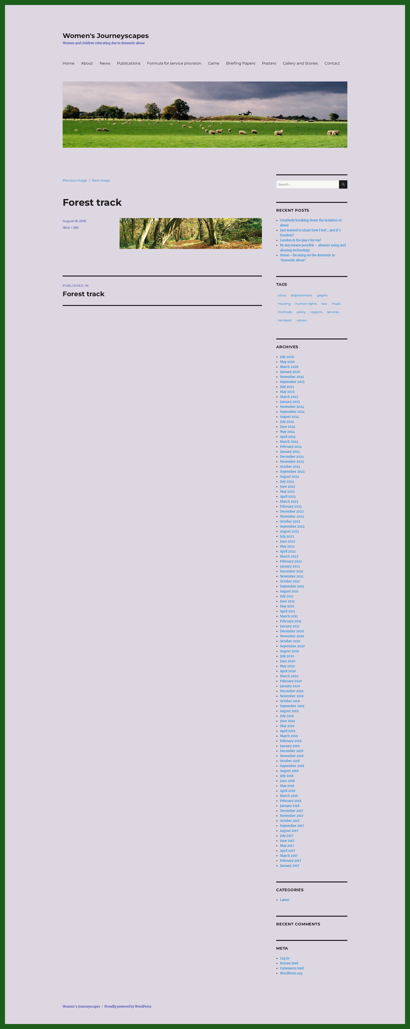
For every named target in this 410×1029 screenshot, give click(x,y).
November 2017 (291, 816)
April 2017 (287, 851)
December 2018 (291, 751)
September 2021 (292, 586)
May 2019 (287, 726)
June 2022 (287, 541)
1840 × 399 (71, 227)
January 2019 (290, 746)
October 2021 (290, 581)
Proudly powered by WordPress (127, 1007)
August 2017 (289, 831)
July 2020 (287, 656)
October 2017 (290, 821)
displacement (301, 295)
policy (301, 312)
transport (285, 320)
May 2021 (287, 606)
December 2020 (292, 631)
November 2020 (292, 636)
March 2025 (289, 397)
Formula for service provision (174, 63)
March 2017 (289, 856)
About (87, 63)
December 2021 (291, 571)
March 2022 (289, 556)
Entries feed (289, 963)
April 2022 (288, 551)
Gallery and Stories (300, 63)
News (105, 63)
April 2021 (287, 611)
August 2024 (289, 417)
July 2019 (287, 716)
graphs (322, 295)
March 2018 (289, 796)
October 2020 (290, 641)
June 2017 (287, 841)
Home (69, 63)
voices (301, 320)
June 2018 (287, 781)
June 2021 (287, 601)
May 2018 (287, 786)
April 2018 (287, 791)
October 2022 (290, 521)
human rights (306, 303)
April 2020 (288, 671)
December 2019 (291, 691)
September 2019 (292, 706)
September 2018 (292, 766)
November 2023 (292, 462)
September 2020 (292, 646)
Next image (101, 180)
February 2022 (291, 561)
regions (316, 312)
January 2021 (289, 626)
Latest (284, 900)
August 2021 (289, 591)
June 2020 (287, 661)
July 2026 (287, 357)
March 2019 (289, 736)
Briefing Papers (240, 63)
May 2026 (287, 362)
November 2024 (292, 407)
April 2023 (287, 497)
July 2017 (287, 836)
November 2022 (292, 516)
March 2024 (289, 442)
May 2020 (287, 666)
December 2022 (292, 512)
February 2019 (291, 741)
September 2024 (292, 412)
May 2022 (287, 546)
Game (213, 63)
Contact (332, 63)
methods (285, 312)
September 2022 (292, 526)
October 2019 (290, 701)
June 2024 (287, 427)
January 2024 (290, 452)
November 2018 (291, 756)
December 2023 (291, 457)
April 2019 (287, 731)
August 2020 (289, 651)
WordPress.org (291, 973)
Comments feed (292, 968)
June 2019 (287, 721)
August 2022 (289, 531)
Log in (284, 958)
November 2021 (291, 576)
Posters (269, 63)
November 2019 (292, 696)
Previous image (75, 180)
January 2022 (290, 566)
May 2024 (287, 432)
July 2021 (287, 596)
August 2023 (289, 477)
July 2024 (287, 422)
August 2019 (289, 711)
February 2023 (291, 507)
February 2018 (290, 801)
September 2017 (292, 826)
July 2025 (287, 387)
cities (282, 295)
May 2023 (287, 492)
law (324, 303)
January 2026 (290, 372)
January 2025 (290, 402)
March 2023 (289, 502)
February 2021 (290, 621)
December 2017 (291, 811)
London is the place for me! (300, 240)
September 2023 (292, 472)
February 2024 (291, 447)
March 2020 (289, 676)
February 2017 (290, 861)
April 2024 (288, 437)
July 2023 (287, 482)
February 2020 (291, 681)
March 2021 (289, 616)
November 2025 (292, 377)
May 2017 (287, 846)
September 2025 (292, 382)
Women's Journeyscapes (106, 36)
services (333, 312)
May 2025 (287, 392)
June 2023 (287, 487)
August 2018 (289, 771)
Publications (128, 63)
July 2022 (287, 536)
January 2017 (289, 866)
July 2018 (287, 776)
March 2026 (289, 367)
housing (284, 303)
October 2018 (290, 761)
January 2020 (290, 686)
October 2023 (290, 467)
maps (336, 303)
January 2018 (289, 806)
